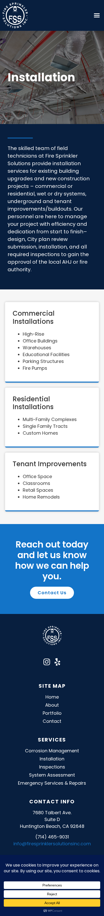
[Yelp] (57, 662)
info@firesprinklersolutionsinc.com (52, 843)
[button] (96, 15)
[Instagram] (46, 662)
